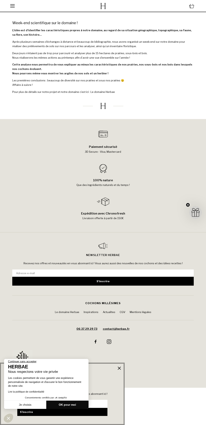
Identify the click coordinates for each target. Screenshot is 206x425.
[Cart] (165, 6)
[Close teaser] (188, 205)
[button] (8, 418)
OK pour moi (67, 404)
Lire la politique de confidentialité (26, 391)
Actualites (109, 312)
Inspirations (91, 312)
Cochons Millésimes (103, 303)
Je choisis (25, 404)
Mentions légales (140, 312)
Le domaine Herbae (103, 91)
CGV (122, 312)
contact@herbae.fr (116, 328)
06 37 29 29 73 (86, 328)
